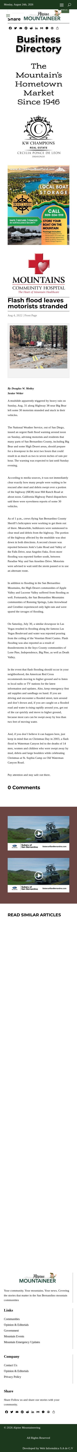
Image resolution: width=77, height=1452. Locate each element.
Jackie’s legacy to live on (33, 1099)
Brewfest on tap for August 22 (35, 1205)
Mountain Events (46, 1221)
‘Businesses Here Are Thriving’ (37, 994)
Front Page (30, 315)
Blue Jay (38, 1005)
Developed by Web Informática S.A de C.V (48, 1448)
